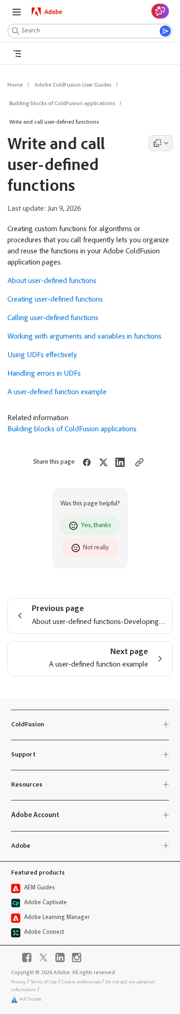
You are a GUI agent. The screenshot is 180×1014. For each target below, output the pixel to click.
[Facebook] (26, 957)
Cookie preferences (81, 982)
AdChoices (30, 999)
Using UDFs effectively (42, 355)
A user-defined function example (57, 392)
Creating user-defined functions (55, 299)
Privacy (18, 982)
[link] (47, 11)
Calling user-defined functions (52, 318)
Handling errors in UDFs (44, 374)
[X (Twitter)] (43, 957)
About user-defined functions (51, 281)
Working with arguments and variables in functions (84, 336)
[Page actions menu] (161, 143)
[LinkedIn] (60, 957)
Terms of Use (43, 982)
